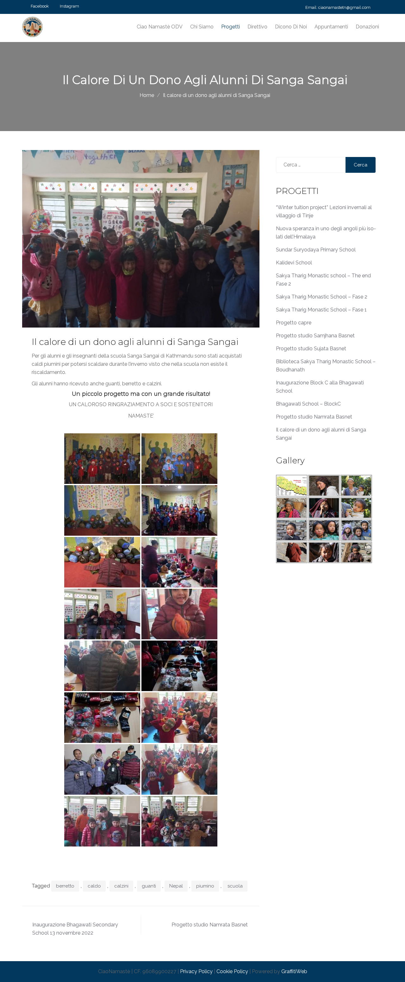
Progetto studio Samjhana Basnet (315, 336)
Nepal (176, 886)
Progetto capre (293, 323)
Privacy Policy (196, 971)
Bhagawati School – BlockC (308, 404)
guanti (149, 886)
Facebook (40, 6)
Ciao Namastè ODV (160, 27)
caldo (94, 886)
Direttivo (257, 27)
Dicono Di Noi (291, 27)
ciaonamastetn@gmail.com (344, 7)
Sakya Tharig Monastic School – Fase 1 (321, 310)
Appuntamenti (331, 27)
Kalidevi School (294, 263)
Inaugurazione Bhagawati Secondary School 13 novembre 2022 (75, 929)
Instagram (69, 6)
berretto (65, 886)
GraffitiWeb (294, 971)
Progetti (230, 27)
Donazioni (367, 27)
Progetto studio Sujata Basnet (311, 349)
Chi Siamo (202, 27)
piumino (205, 886)
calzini (121, 886)
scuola (235, 886)
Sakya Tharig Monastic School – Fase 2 (321, 297)
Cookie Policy (232, 971)
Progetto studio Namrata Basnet (209, 925)
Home (147, 95)
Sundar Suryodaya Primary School (316, 250)
